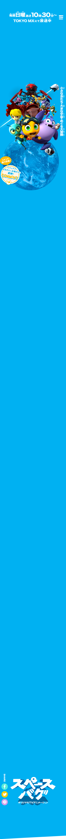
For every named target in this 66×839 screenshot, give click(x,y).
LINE (4, 802)
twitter (4, 794)
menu (61, 17)
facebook (4, 786)
